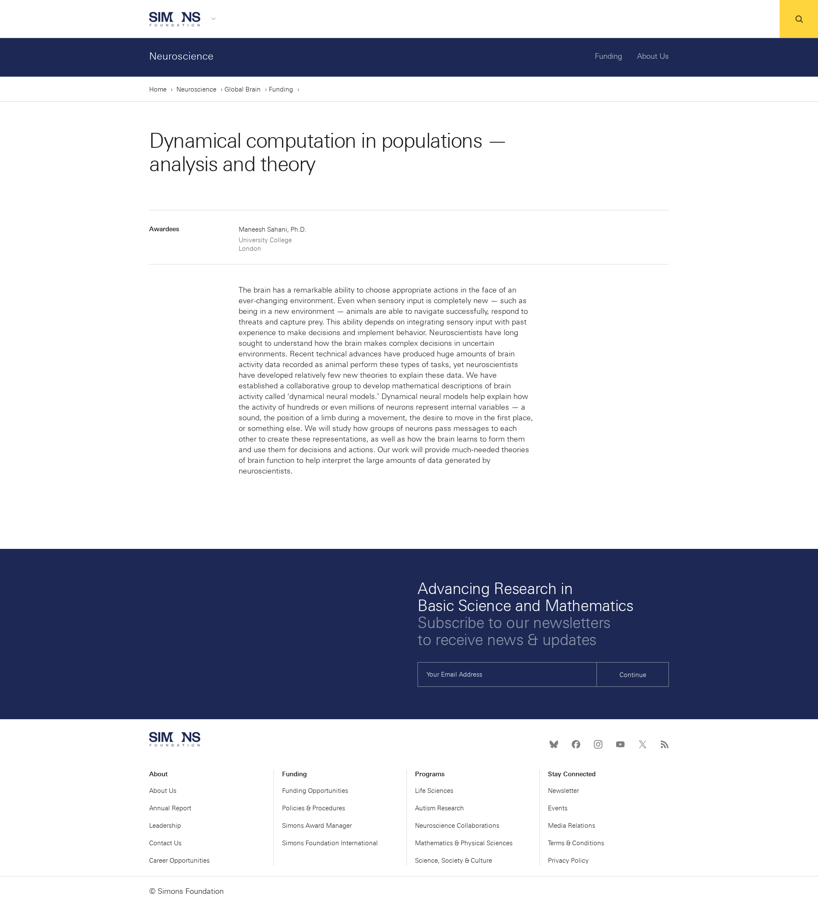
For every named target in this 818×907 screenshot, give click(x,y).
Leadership (165, 826)
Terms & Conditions (576, 843)
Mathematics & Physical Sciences (464, 843)
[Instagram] (598, 744)
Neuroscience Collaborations (457, 826)
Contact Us (165, 843)
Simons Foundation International (330, 843)
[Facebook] (576, 744)
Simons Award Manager (317, 826)
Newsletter (563, 791)
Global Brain (243, 89)
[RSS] (664, 744)
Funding (608, 56)
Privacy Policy (568, 860)
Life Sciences (434, 791)
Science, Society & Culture (453, 860)
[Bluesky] (554, 744)
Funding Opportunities (315, 791)
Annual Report (170, 808)
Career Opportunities (179, 860)
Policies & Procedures (313, 808)
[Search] (799, 19)
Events (557, 808)
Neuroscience (181, 56)
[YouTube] (620, 744)
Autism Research (439, 808)
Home (158, 89)
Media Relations (571, 826)
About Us (653, 56)
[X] (642, 744)
